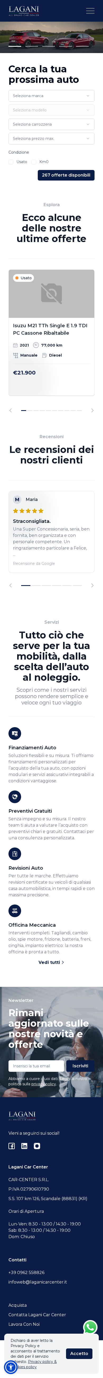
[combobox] (51, 96)
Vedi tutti (50, 962)
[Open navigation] (90, 11)
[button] (10, 1367)
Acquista (17, 1305)
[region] (51, 341)
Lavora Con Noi (24, 1324)
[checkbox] (10, 162)
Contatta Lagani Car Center (37, 1314)
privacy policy (43, 1084)
